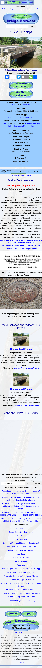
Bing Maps (21, 536)
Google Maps (21, 528)
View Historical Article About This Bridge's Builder (21, 245)
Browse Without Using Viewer (26, 368)
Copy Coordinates (33, 483)
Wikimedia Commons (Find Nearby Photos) (21, 576)
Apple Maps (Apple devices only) (21, 550)
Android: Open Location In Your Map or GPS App (21, 569)
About (17, 633)
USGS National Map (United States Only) (21, 590)
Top (29, 613)
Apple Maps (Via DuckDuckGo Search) (21, 547)
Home (13, 613)
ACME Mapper (21, 561)
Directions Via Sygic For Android (21, 580)
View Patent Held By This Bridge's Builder (21, 249)
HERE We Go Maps (21, 558)
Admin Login (21, 662)
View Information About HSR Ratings (21, 175)
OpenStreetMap (21, 539)
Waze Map (21, 565)
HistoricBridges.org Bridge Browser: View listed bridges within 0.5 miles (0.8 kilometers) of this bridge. (21, 506)
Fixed (32, 117)
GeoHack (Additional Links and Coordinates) (21, 543)
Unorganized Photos (21, 349)
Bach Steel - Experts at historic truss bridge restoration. (21, 9)
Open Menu (2, 2)
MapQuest (21, 554)
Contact (24, 633)
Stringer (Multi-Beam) (20, 117)
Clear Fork (25, 105)
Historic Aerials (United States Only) (21, 597)
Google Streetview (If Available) (21, 532)
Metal (10, 117)
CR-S (14, 105)
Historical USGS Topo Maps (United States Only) (21, 593)
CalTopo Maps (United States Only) (21, 601)
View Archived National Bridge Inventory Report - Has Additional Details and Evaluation (21, 241)
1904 (4, 123)
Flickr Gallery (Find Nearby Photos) (21, 572)
